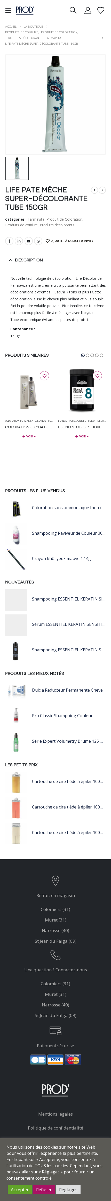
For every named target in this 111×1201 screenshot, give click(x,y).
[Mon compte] (88, 10)
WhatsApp (38, 241)
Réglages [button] (68, 1189)
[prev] (94, 190)
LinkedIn (19, 241)
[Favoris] (101, 10)
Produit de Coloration (64, 219)
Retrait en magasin (55, 895)
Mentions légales (55, 1114)
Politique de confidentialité (55, 1128)
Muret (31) (55, 920)
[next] (102, 190)
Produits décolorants (57, 224)
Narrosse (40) (55, 930)
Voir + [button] (84, 436)
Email (29, 241)
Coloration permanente (20, 420)
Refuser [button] (44, 1189)
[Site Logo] (25, 10)
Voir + (31, 436)
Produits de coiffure (21, 224)
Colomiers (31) (55, 909)
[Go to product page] (29, 391)
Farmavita (36, 219)
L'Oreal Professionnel (51, 420)
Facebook (9, 241)
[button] (10, 10)
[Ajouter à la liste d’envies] (44, 375)
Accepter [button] (20, 1189)
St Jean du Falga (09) (55, 941)
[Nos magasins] (55, 882)
